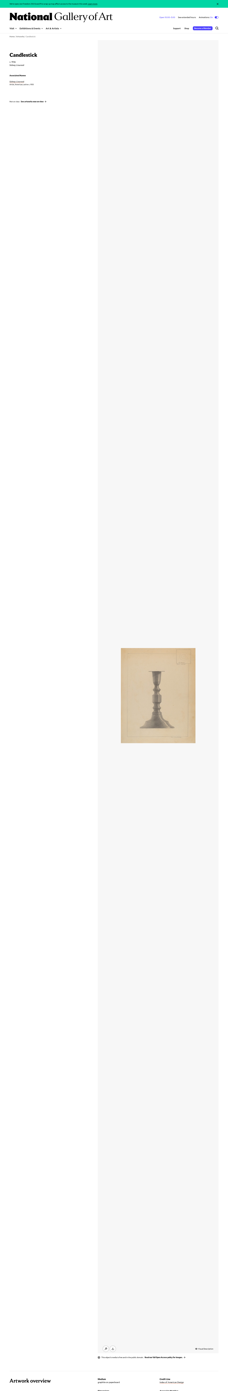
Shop (186, 28)
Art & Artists (52, 28)
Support (177, 28)
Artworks (20, 36)
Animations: (206, 17)
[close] (217, 4)
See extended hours (187, 17)
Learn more (92, 3)
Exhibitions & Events (30, 28)
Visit (12, 28)
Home (12, 36)
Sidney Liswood (17, 81)
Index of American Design (172, 1382)
